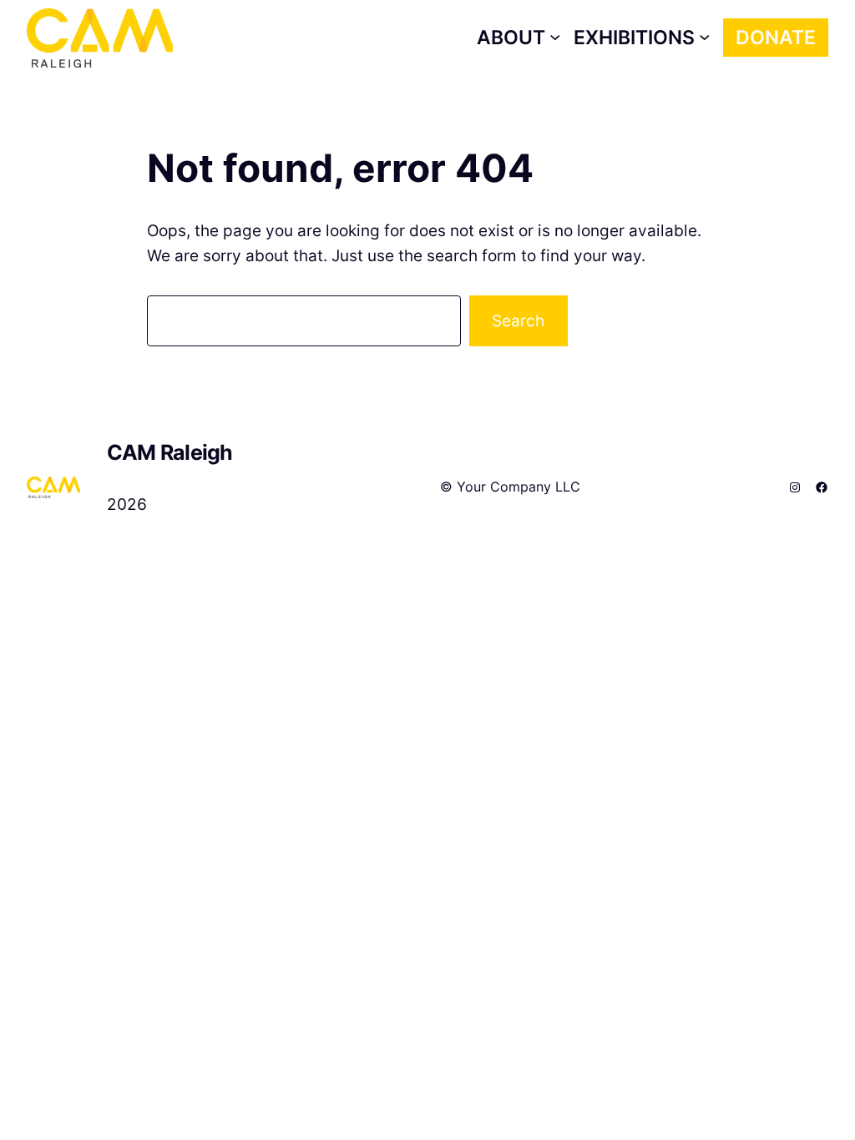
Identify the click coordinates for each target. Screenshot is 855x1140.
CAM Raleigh (170, 452)
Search (518, 320)
